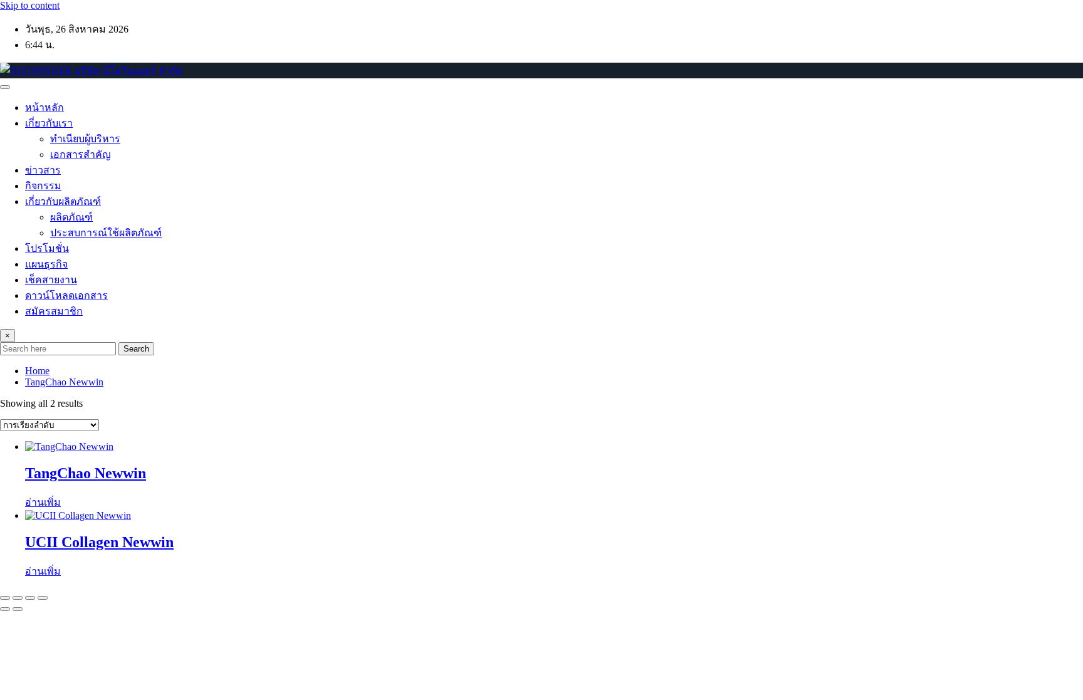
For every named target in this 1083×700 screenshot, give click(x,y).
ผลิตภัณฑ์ (71, 217)
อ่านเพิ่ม (43, 502)
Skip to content (30, 5)
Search (136, 348)
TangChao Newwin (64, 382)
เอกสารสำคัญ (80, 154)
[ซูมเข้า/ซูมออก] (5, 598)
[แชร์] (30, 598)
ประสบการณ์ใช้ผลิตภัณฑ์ (106, 232)
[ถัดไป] (18, 609)
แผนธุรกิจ (46, 264)
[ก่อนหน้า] (5, 609)
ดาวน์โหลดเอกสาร (66, 295)
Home (37, 370)
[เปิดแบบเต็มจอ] (18, 598)
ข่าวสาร (43, 170)
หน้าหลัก (44, 107)
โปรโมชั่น (47, 248)
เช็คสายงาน (51, 279)
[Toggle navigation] (5, 87)
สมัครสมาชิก (54, 311)
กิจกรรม (43, 185)
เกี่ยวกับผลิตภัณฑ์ (63, 201)
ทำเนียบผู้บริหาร (85, 138)
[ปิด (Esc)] (43, 598)
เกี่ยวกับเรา (49, 123)
